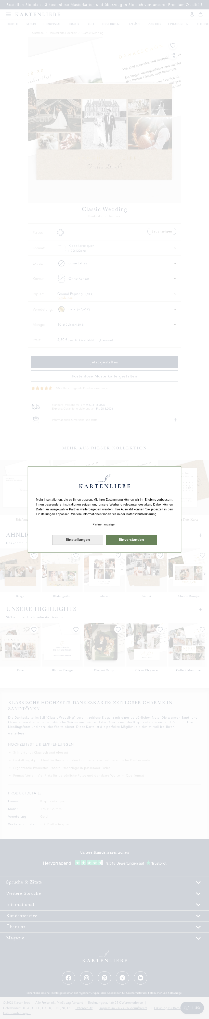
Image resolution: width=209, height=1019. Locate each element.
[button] (104, 524)
